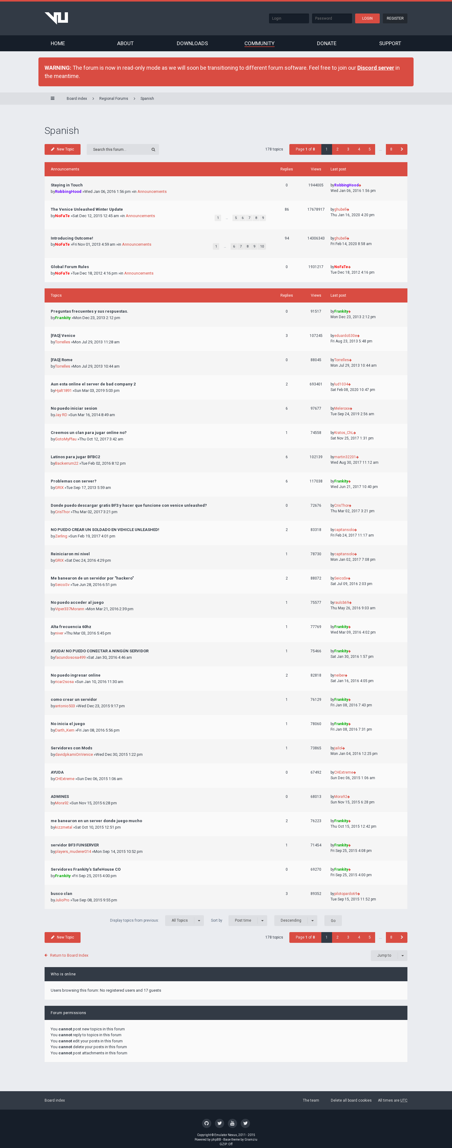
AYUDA (57, 772)
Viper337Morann (69, 609)
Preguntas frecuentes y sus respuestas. (89, 311)
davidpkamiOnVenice (74, 754)
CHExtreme (64, 778)
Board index (55, 1100)
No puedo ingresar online (76, 675)
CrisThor (62, 512)
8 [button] (391, 149)
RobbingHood (68, 191)
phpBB (216, 1139)
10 (262, 246)
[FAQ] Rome (62, 359)
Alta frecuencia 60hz (71, 626)
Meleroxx (342, 408)
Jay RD (61, 414)
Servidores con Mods (71, 748)
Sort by (231, 920)
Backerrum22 (66, 463)
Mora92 (62, 803)
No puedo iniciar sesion (74, 408)
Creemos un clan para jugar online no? (89, 432)
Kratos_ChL (343, 433)
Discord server (375, 67)
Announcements (152, 191)
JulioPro (62, 900)
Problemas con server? (74, 481)
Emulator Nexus (225, 1135)
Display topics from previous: (149, 920)
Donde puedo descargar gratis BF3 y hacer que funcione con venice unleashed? (129, 505)
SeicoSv (62, 584)
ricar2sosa (64, 681)
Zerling (61, 536)
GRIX (59, 487)
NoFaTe (62, 215)
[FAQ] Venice (63, 335)
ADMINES (60, 796)
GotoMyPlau (66, 439)
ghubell (340, 209)
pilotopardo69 (345, 894)
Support (390, 43)
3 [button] (348, 149)
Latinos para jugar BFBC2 (75, 457)
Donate (326, 43)
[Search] (153, 149)
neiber (339, 675)
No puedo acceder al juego (77, 602)
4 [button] (359, 149)
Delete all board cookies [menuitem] (351, 1100)
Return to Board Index (69, 955)
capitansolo (344, 530)
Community (259, 43)
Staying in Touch (67, 185)
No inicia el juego (68, 723)
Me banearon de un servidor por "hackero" (92, 578)
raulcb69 (341, 602)
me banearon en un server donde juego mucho (96, 820)
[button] (402, 149)
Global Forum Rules (70, 266)
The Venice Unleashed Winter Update (87, 209)
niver (59, 633)
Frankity (63, 317)
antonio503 (65, 706)
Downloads (192, 43)
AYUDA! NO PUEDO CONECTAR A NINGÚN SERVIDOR (100, 651)
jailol (338, 748)
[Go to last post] (360, 185)
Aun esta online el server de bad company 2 (93, 384)
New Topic (65, 149)
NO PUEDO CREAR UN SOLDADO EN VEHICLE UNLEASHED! (105, 529)
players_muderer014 (73, 851)
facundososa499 (70, 657)
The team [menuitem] (311, 1100)
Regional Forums (113, 98)
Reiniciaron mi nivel (70, 554)
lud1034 (341, 384)
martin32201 (345, 457)
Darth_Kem (64, 730)
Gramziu (250, 1139)
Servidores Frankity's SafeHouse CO (86, 869)
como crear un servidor (74, 699)
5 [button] (370, 149)
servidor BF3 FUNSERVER (75, 845)
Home (58, 43)
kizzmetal (63, 827)
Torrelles (62, 342)
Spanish (147, 98)
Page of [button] (305, 149)
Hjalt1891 (63, 390)
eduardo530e (345, 336)
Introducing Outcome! (72, 238)
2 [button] (337, 149)
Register (395, 18)
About (125, 43)
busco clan (61, 893)
